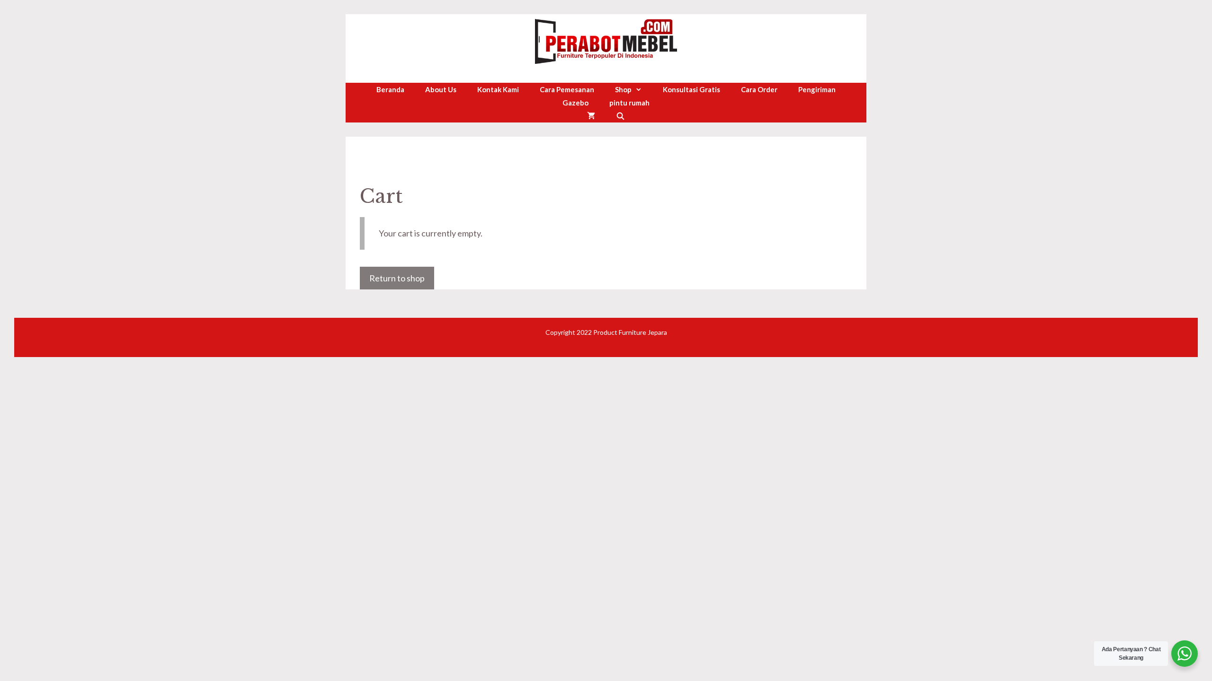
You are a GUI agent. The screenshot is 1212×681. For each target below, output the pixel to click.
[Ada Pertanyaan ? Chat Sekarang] (1184, 653)
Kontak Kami (498, 89)
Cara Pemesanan (567, 89)
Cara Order (759, 89)
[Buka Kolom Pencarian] (620, 115)
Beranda (390, 89)
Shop (623, 89)
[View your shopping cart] (591, 115)
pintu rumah (629, 102)
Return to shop (397, 278)
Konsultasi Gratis (691, 89)
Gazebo (575, 102)
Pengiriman (817, 89)
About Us (440, 89)
